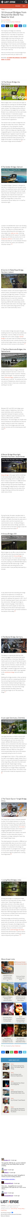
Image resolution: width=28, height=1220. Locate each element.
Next (24, 6)
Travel (3, 9)
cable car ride (14, 233)
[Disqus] (14, 1177)
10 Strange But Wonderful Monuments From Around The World (18, 1110)
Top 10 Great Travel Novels (18, 1100)
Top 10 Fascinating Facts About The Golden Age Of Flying (17, 1067)
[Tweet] (7, 26)
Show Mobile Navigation (2, 2)
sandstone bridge (9, 672)
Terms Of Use (14, 1208)
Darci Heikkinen (16, 22)
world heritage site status (17, 929)
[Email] (24, 26)
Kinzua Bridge (17, 556)
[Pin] (16, 26)
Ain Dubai (21, 827)
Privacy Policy (21, 1208)
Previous (17, 6)
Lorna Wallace (6, 20)
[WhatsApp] (11, 26)
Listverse (3, 1205)
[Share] (3, 26)
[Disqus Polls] (14, 1136)
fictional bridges (9, 377)
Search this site (26, 2)
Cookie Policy (4, 1210)
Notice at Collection (5, 1216)
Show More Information (22, 2)
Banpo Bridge (4, 475)
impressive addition (6, 239)
